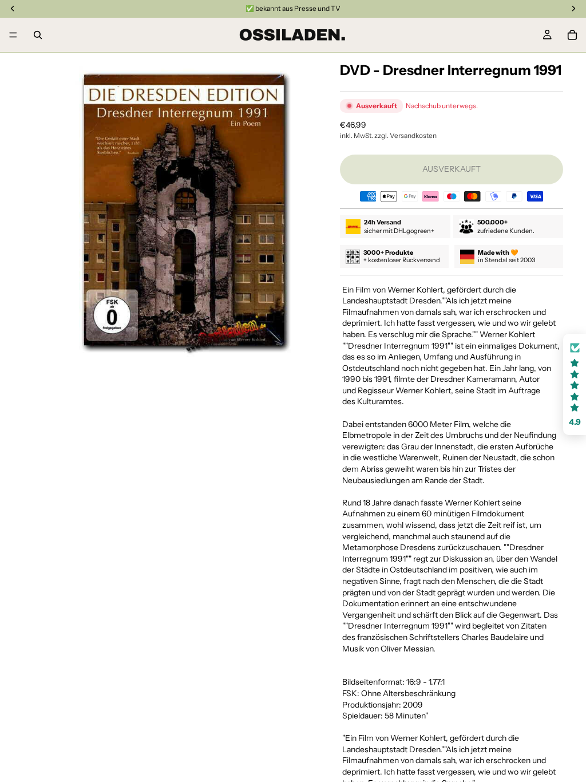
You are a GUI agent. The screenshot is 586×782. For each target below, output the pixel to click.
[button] (574, 384)
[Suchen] (37, 35)
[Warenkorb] (572, 35)
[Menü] (13, 35)
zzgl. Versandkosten (405, 135)
